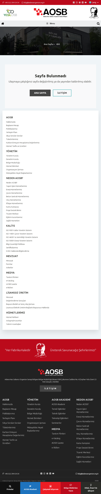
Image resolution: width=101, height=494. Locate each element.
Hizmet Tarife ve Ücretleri (16, 146)
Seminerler (57, 423)
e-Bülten (9, 288)
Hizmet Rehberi (12, 317)
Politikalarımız (11, 129)
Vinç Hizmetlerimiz (13, 200)
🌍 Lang (92, 2)
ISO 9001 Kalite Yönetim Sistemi (19, 230)
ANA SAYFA (40, 93)
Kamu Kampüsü (12, 207)
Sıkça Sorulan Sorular (14, 136)
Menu (52, 23)
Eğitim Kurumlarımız (14, 217)
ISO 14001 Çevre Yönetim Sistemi (19, 234)
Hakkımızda (10, 122)
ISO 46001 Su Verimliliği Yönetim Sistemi (22, 237)
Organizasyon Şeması (14, 169)
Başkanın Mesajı (12, 125)
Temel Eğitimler (59, 409)
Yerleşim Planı (11, 132)
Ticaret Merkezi (12, 214)
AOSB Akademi (58, 404)
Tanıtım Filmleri (12, 277)
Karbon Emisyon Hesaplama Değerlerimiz (22, 143)
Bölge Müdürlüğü (13, 163)
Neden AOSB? (11, 183)
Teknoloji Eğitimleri (60, 418)
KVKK (97, 481)
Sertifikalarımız (12, 248)
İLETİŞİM (62, 93)
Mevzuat (9, 261)
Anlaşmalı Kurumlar (14, 321)
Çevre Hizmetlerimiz (14, 193)
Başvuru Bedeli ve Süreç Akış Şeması (20, 304)
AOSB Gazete (11, 284)
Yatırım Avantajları (13, 324)
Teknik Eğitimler (59, 413)
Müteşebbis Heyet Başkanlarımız (19, 173)
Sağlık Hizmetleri (12, 221)
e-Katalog (10, 281)
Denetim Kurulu (12, 159)
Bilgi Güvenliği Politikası (15, 244)
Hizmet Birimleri (12, 166)
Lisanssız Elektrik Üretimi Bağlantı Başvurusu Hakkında (27, 307)
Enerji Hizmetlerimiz (14, 189)
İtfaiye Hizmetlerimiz (14, 203)
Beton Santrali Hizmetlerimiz (17, 196)
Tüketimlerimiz (12, 139)
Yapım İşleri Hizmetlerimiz (16, 186)
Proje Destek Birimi (13, 210)
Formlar (9, 264)
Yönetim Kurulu (12, 156)
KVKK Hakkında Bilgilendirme (17, 251)
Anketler (9, 268)
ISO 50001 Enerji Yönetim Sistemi (19, 241)
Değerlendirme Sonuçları (16, 301)
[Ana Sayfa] (2, 23)
